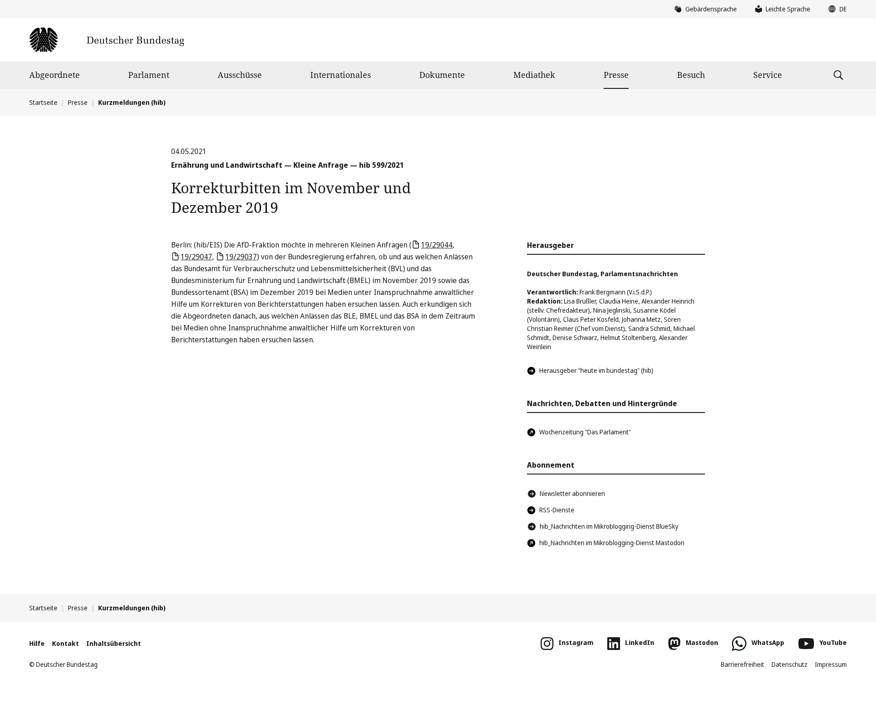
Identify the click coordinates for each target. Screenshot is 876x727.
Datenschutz (790, 664)
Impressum (831, 664)
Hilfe (37, 643)
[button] (835, 9)
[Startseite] (106, 39)
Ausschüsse (240, 74)
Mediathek (534, 74)
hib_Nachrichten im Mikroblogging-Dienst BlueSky (609, 526)
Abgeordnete (54, 74)
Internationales (340, 74)
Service (767, 74)
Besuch (691, 74)
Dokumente (442, 74)
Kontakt (65, 643)
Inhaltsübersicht (113, 643)
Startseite (43, 102)
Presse (616, 74)
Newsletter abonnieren (572, 493)
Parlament (148, 74)
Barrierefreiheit (742, 664)
